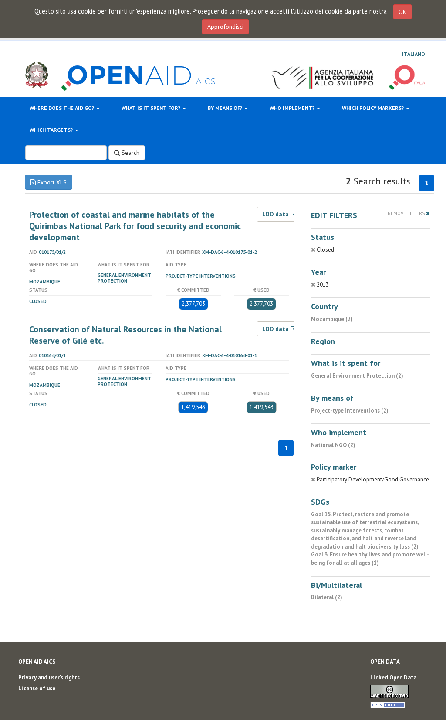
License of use (36, 688)
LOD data (276, 214)
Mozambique (44, 282)
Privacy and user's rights (49, 677)
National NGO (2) (333, 445)
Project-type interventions (201, 276)
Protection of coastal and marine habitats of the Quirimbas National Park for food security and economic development (135, 226)
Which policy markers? (373, 108)
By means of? (225, 108)
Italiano (413, 54)
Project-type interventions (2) (350, 410)
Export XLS (51, 182)
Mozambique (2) (332, 319)
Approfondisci (225, 27)
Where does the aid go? (62, 108)
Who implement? (293, 108)
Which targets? (52, 129)
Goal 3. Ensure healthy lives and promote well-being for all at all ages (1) (370, 558)
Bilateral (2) (326, 597)
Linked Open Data (393, 677)
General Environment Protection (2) (357, 375)
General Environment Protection (124, 278)
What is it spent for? (152, 108)
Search (129, 153)
